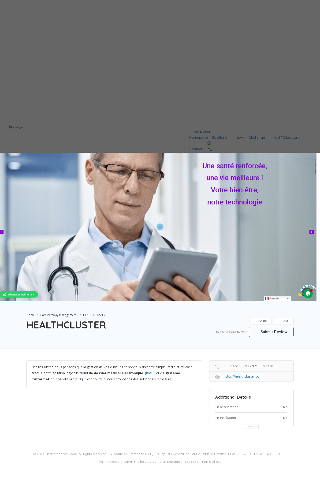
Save (285, 321)
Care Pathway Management (58, 315)
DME (149, 373)
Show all (252, 426)
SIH (78, 379)
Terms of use (211, 461)
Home (30, 315)
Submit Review (273, 331)
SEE (195, 461)
